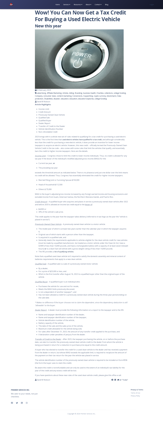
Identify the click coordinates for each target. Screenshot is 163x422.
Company (38, 96)
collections (108, 93)
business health (89, 93)
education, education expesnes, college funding (88, 98)
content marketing (64, 96)
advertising (41, 93)
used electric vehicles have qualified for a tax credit (82, 139)
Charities (100, 93)
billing (71, 93)
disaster (57, 98)
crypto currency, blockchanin (105, 96)
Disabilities (48, 98)
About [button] (88, 4)
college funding (120, 93)
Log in (152, 4)
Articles (65, 93)
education (65, 98)
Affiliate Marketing (54, 93)
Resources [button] (77, 4)
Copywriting (88, 96)
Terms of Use (135, 393)
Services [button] (66, 4)
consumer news (49, 96)
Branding (78, 93)
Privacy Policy (135, 396)
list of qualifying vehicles (64, 251)
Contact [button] (97, 4)
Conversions (77, 96)
